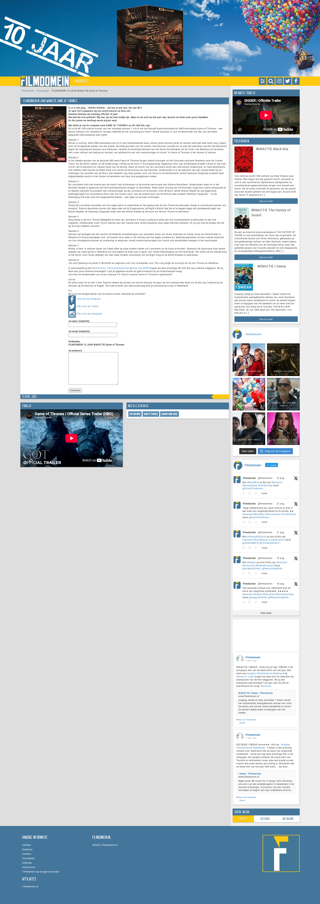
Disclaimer (28, 858)
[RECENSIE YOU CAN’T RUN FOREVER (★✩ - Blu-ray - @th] (283, 394)
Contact (26, 853)
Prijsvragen (43, 90)
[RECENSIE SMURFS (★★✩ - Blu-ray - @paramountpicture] (249, 394)
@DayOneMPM (250, 542)
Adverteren (28, 867)
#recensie (247, 514)
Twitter (243, 818)
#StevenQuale (249, 485)
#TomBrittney (265, 485)
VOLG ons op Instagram (89, 313)
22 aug (280, 503)
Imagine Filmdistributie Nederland (265, 673)
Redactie (27, 849)
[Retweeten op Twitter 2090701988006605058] (250, 548)
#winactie (277, 482)
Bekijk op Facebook (246, 719)
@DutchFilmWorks (252, 488)
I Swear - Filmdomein (249, 773)
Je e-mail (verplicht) (79, 331)
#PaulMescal (261, 539)
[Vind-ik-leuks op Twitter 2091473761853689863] (257, 493)
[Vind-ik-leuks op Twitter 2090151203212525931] (257, 573)
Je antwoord (75, 350)
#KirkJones (248, 565)
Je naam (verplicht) (79, 320)
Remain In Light (245, 676)
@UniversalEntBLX (269, 542)
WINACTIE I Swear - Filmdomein (255, 692)
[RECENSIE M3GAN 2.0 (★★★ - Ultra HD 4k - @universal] (283, 428)
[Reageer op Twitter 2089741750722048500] (244, 602)
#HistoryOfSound (256, 536)
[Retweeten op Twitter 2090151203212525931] (250, 573)
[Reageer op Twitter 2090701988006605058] (244, 548)
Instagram (288, 818)
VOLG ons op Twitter (87, 306)
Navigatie (81, 81)
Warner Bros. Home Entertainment (111, 267)
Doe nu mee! (266, 201)
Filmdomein (27, 90)
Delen (242, 722)
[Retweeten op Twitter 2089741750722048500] (250, 602)
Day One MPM (141, 267)
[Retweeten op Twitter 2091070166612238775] (250, 522)
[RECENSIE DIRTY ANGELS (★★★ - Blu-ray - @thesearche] (249, 428)
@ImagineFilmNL (251, 568)
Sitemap (27, 862)
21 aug (280, 532)
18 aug (280, 583)
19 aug (280, 558)
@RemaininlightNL (272, 568)
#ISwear (251, 562)
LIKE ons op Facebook (88, 298)
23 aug (280, 477)
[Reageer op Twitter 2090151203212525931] (244, 573)
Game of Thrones (151, 414)
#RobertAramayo (264, 565)
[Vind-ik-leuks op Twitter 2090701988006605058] (257, 548)
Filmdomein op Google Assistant (40, 871)
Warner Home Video (169, 414)
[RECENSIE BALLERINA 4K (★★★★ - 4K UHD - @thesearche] (283, 359)
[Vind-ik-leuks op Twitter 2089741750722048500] (257, 602)
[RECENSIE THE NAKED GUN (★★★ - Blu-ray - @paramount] (249, 359)
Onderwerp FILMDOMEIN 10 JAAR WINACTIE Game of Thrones (96, 343)
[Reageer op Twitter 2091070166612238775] (244, 522)
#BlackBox (253, 482)
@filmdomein (265, 477)
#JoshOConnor (276, 539)
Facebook (265, 818)
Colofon (26, 845)
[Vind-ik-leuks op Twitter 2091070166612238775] (257, 522)
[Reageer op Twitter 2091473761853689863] (244, 493)
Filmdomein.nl (30, 886)
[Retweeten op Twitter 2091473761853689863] (250, 493)
